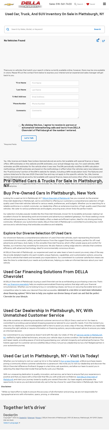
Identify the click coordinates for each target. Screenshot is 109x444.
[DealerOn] (10, 415)
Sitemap (31, 418)
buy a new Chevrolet (70, 361)
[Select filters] (97, 41)
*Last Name (21, 90)
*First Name (21, 83)
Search (97, 29)
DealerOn (23, 418)
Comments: (21, 111)
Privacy (38, 418)
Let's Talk (28, 138)
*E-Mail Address (19, 97)
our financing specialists (18, 284)
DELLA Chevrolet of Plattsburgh (56, 198)
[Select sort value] (102, 40)
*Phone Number (19, 104)
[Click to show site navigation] (104, 4)
